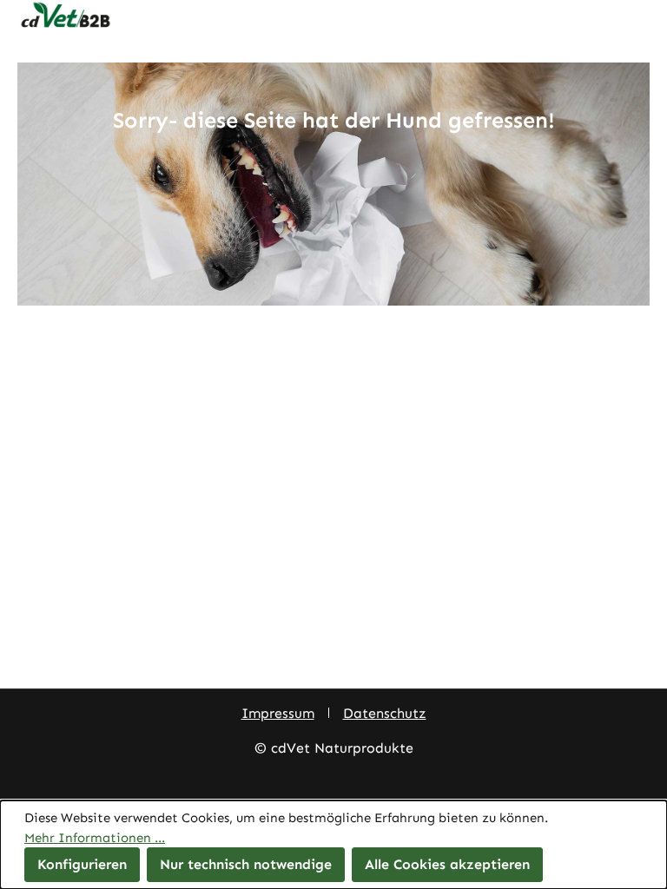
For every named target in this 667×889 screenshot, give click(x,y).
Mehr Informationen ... (94, 838)
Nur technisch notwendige (246, 864)
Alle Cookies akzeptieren (447, 864)
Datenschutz (384, 713)
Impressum (277, 713)
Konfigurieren (82, 864)
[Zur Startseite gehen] (333, 15)
